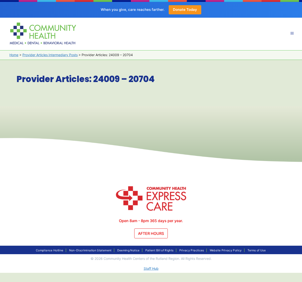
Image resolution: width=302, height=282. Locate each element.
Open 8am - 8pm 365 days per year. (151, 220)
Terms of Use (256, 250)
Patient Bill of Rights (159, 250)
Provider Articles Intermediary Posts (50, 55)
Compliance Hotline (49, 250)
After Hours (151, 233)
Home (13, 55)
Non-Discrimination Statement (90, 250)
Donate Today (185, 9)
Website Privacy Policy (226, 250)
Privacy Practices (191, 250)
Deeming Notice (128, 250)
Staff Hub (151, 268)
